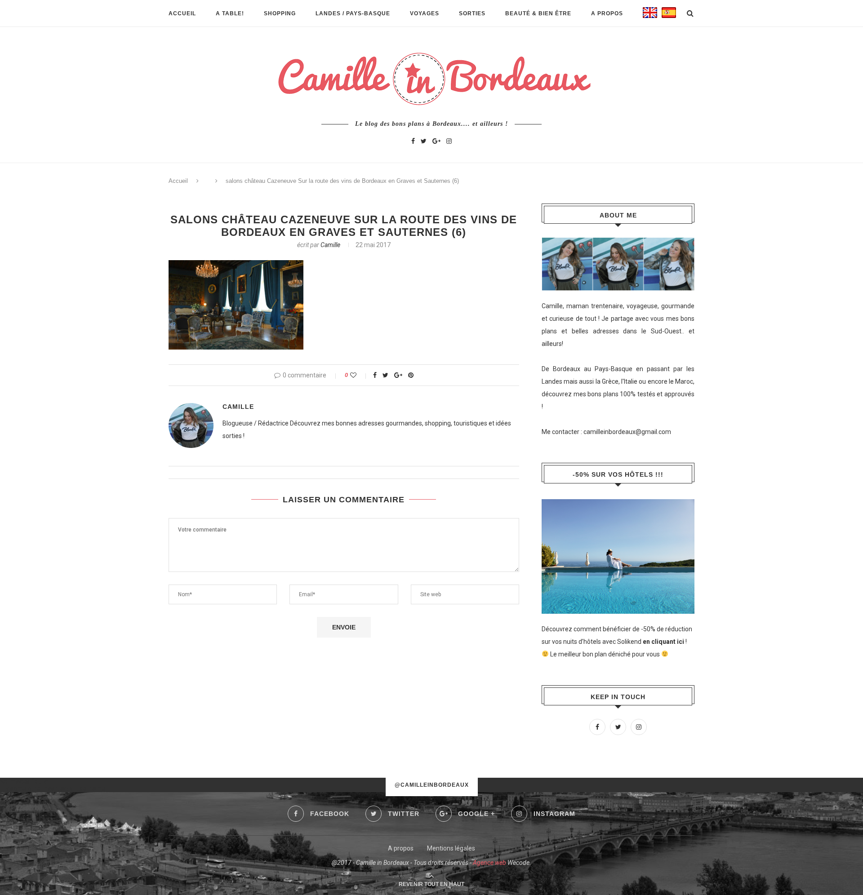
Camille (330, 244)
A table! (230, 13)
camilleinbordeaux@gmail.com (627, 431)
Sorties (472, 13)
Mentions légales (451, 848)
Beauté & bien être (538, 13)
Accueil (182, 13)
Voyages (424, 13)
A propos (607, 13)
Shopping (280, 13)
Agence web (489, 862)
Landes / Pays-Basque (353, 13)
